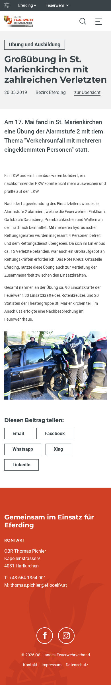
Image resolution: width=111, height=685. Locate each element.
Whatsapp (23, 449)
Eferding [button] (25, 5)
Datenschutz (77, 665)
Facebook (55, 433)
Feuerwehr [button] (55, 5)
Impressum (51, 665)
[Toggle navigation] (99, 21)
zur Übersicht (87, 92)
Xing (58, 449)
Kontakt (30, 665)
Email (18, 433)
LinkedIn (21, 464)
